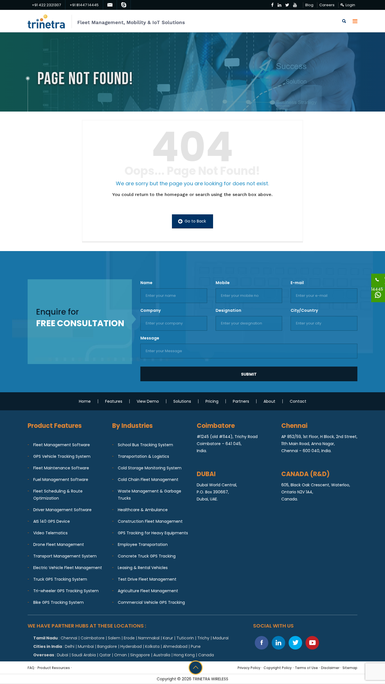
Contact (298, 401)
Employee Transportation (143, 544)
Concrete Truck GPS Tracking (147, 556)
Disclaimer (330, 667)
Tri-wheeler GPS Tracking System (66, 591)
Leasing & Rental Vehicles (143, 567)
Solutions (182, 401)
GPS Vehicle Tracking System (61, 456)
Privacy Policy (249, 667)
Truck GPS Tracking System (60, 579)
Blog (309, 5)
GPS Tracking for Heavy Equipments (153, 533)
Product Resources (53, 667)
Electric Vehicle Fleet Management (67, 567)
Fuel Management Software (60, 479)
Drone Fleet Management (58, 544)
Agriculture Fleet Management (148, 591)
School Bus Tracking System (145, 445)
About (269, 401)
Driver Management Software (62, 510)
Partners (241, 401)
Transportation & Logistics (143, 456)
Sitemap (349, 667)
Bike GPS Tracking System (58, 602)
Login (350, 5)
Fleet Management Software (61, 445)
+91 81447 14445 (84, 5)
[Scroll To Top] (196, 668)
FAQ (31, 667)
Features (113, 401)
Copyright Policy (278, 667)
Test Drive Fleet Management (147, 579)
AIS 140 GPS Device (51, 521)
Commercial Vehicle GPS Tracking (151, 602)
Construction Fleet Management (150, 521)
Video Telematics (50, 533)
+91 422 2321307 (46, 5)
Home (85, 401)
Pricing (211, 401)
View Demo (148, 401)
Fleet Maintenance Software (61, 468)
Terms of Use (306, 667)
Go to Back (194, 221)
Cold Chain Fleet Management (148, 479)
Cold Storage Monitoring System (150, 468)
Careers (327, 5)
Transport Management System (65, 556)
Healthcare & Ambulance (143, 510)
